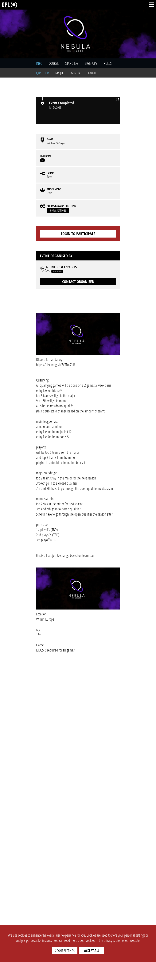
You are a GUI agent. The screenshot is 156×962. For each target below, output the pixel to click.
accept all (91, 950)
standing (71, 63)
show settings (58, 210)
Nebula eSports (64, 267)
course (54, 63)
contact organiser (78, 281)
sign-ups (91, 63)
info (39, 63)
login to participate (78, 233)
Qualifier (42, 72)
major (59, 72)
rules (108, 63)
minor (75, 72)
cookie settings (65, 950)
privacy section (112, 940)
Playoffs (92, 72)
